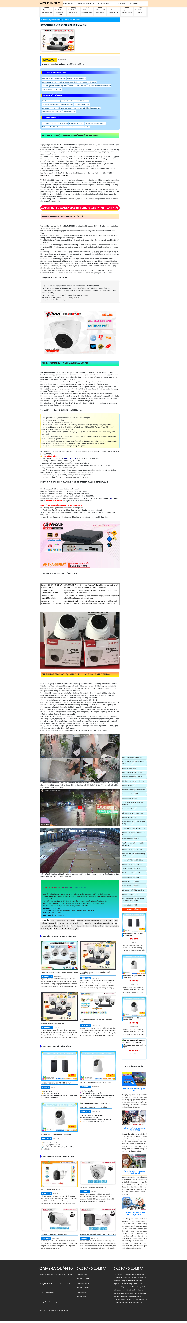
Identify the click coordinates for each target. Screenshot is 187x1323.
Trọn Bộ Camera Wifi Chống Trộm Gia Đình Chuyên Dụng (96, 973)
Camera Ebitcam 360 (129, 905)
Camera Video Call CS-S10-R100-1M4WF (56, 1083)
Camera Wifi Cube (69, 112)
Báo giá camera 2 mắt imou (51, 89)
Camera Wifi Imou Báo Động (132, 849)
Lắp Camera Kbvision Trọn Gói (95, 123)
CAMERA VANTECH (83, 1288)
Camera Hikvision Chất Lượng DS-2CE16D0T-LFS (98, 1234)
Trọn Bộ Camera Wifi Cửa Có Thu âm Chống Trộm (96, 1020)
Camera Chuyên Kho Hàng (50, 20)
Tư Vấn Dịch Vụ (133, 4)
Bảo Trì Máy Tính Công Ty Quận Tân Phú (99, 923)
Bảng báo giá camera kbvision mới (54, 78)
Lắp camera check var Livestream (99, 86)
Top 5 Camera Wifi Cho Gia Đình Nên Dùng (133, 844)
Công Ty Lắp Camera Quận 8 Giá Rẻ (63, 920)
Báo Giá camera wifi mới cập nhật (53, 101)
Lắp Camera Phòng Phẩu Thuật (132, 813)
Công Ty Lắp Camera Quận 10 (134, 1090)
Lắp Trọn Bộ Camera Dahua (70, 20)
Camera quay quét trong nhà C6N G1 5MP (95, 1083)
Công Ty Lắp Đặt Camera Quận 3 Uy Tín (134, 1129)
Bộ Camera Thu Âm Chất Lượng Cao (66, 929)
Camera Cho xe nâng (129, 798)
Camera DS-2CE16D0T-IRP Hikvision (54, 1234)
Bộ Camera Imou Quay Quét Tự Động (93, 1107)
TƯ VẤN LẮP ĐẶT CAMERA (85, 4)
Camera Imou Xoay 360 (130, 881)
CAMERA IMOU (81, 1292)
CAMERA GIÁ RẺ (68, 4)
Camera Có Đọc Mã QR (130, 794)
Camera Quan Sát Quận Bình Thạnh (70, 923)
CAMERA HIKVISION (83, 1279)
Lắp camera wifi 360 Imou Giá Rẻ (133, 890)
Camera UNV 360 (128, 785)
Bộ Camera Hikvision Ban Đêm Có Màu (77, 127)
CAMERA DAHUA (82, 1274)
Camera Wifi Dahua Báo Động (132, 860)
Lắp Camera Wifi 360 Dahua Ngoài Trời (87, 108)
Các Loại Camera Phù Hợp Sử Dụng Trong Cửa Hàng (94, 920)
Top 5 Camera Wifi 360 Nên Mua (78, 101)
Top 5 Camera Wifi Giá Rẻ (87, 82)
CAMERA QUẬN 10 (49, 2)
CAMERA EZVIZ (81, 1297)
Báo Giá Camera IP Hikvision (76, 78)
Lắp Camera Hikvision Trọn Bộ (132, 757)
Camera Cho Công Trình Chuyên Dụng (133, 823)
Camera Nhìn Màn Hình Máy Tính (133, 828)
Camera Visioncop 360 (130, 894)
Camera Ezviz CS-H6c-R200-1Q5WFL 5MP (56, 1134)
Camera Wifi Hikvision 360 (131, 839)
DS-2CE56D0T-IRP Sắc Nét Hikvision (93, 1187)
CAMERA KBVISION (83, 1283)
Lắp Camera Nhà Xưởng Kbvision (133, 781)
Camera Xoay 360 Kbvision (131, 886)
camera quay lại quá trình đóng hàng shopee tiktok (59, 82)
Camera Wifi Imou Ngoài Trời (132, 864)
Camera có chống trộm (130, 817)
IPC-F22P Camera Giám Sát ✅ (52, 1190)
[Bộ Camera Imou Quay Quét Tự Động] (94, 1104)
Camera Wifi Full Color (81, 104)
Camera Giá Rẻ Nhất (129, 809)
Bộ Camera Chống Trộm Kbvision (133, 790)
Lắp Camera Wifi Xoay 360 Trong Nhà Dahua (57, 108)
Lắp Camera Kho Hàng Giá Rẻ (132, 772)
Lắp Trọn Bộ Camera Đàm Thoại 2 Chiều (133, 763)
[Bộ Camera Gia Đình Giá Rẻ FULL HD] (80, 807)
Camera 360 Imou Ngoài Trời (132, 877)
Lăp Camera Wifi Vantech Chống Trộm (133, 855)
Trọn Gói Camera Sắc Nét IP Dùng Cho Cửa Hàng (59, 972)
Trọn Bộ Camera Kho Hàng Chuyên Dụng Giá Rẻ (87, 926)
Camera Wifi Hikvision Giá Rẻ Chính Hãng (134, 833)
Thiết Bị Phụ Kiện (119, 4)
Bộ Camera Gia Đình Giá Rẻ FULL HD (63, 24)
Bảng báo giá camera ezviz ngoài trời (54, 86)
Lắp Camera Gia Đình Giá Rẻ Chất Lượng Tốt (134, 1214)
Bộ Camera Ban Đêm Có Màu (52, 127)
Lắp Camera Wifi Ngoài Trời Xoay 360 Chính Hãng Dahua (133, 900)
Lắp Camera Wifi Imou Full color (133, 873)
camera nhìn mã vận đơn (77, 86)
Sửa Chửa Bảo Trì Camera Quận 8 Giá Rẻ (134, 1172)
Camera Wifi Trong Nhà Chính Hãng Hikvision (57, 104)
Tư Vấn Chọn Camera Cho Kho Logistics (132, 804)
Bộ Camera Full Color (76, 123)
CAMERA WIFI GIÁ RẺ (104, 4)
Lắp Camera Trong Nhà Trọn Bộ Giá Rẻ (55, 123)
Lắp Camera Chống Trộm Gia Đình (53, 1023)
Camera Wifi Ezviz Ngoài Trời (51, 112)
